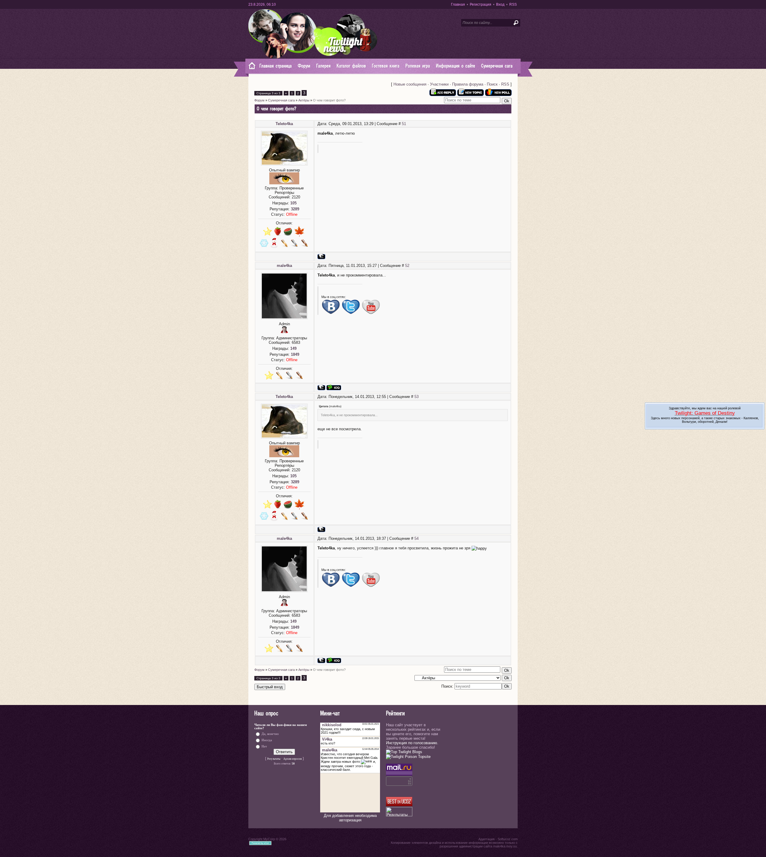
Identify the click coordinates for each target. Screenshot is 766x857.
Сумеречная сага (281, 100)
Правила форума (467, 84)
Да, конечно (270, 734)
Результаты (273, 758)
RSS (513, 4)
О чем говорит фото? (329, 100)
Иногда (267, 740)
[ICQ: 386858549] (333, 387)
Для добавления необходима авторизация (350, 817)
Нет (264, 746)
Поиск (492, 84)
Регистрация (480, 4)
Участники (439, 84)
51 (404, 123)
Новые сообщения (409, 84)
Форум (259, 100)
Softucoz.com (508, 839)
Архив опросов (292, 758)
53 (416, 396)
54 (416, 538)
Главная (458, 4)
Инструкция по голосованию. (412, 743)
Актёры (303, 100)
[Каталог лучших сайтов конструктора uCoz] (399, 805)
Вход (500, 4)
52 (407, 265)
